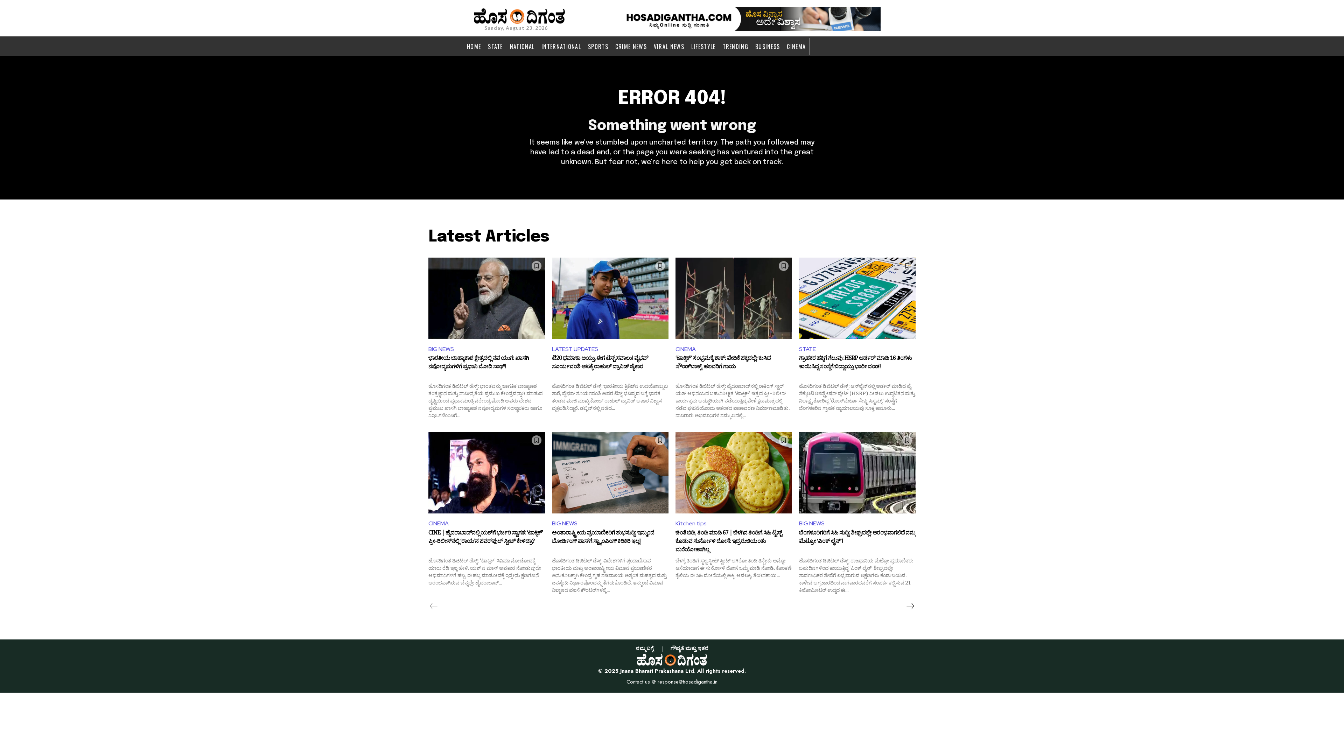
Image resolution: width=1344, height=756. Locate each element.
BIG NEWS (441, 349)
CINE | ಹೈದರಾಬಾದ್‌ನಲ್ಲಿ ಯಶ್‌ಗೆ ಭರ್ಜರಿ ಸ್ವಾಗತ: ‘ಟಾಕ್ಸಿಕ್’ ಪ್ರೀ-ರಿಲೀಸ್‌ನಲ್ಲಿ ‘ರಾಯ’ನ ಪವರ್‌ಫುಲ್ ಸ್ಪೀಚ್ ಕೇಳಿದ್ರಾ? (485, 538)
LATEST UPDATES (575, 349)
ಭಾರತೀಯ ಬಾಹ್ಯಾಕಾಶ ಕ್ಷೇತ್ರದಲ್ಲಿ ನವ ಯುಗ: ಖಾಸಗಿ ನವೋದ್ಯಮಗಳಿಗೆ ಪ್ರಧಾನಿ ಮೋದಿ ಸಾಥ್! (478, 363)
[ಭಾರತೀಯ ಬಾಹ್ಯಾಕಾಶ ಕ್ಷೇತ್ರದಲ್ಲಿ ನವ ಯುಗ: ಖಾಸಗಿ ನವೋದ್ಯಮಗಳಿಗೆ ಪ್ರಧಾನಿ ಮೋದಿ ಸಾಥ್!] (486, 298)
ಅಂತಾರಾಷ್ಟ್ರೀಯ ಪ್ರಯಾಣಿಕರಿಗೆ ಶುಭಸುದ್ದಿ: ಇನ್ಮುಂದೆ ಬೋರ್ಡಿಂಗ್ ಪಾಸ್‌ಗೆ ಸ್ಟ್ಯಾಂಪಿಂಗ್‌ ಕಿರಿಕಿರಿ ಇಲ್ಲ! (603, 538)
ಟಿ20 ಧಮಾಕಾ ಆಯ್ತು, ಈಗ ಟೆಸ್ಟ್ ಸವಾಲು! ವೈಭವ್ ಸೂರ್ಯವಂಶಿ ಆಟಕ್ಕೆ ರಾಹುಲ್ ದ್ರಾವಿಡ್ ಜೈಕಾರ (600, 363)
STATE (807, 349)
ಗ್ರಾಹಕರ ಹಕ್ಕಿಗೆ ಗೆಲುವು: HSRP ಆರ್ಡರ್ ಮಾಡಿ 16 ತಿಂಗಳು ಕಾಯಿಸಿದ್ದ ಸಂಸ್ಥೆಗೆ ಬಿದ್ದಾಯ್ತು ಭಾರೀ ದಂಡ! (855, 363)
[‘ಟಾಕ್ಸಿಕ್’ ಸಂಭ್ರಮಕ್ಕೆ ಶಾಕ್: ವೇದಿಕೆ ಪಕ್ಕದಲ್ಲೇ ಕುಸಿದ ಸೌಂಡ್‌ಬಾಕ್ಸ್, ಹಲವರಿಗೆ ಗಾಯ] (734, 298)
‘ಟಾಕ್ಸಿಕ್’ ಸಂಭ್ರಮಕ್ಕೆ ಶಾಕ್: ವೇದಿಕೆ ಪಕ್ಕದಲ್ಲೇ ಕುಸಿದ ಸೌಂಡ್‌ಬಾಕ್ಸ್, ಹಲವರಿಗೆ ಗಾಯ (723, 363)
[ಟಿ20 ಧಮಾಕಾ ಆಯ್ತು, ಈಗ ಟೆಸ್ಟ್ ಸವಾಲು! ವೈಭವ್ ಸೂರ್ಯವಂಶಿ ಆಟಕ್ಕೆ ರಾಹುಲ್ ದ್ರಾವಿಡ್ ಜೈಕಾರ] (610, 298)
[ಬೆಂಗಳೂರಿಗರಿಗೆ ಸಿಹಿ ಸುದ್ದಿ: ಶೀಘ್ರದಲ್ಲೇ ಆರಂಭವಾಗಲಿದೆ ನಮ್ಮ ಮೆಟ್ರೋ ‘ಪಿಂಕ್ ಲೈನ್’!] (857, 472)
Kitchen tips (691, 523)
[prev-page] (433, 606)
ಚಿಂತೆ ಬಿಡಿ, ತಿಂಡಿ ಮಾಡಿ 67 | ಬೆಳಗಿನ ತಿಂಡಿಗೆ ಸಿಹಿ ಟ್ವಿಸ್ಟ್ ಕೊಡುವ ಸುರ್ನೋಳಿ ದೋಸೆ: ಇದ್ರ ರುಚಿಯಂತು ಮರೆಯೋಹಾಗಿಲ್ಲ (729, 542)
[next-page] (910, 606)
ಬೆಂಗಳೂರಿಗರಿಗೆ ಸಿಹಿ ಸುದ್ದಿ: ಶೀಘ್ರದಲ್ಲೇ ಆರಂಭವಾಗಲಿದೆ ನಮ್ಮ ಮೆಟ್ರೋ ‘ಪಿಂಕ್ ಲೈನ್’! (857, 538)
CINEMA (686, 349)
